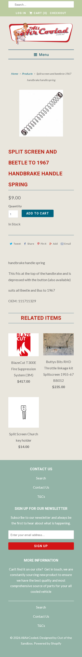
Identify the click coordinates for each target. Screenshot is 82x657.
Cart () (40, 13)
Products (27, 73)
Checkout (58, 13)
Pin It (43, 243)
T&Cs (41, 496)
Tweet (17, 243)
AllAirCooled (29, 638)
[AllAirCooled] (41, 34)
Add (55, 243)
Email (67, 243)
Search (41, 478)
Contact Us (41, 487)
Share (30, 243)
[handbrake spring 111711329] (41, 113)
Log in (21, 13)
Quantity (15, 206)
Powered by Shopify (47, 643)
